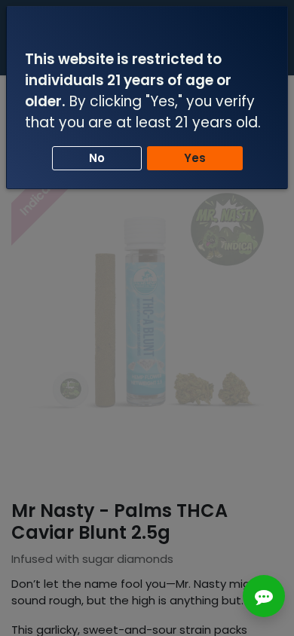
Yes (195, 158)
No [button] (97, 158)
